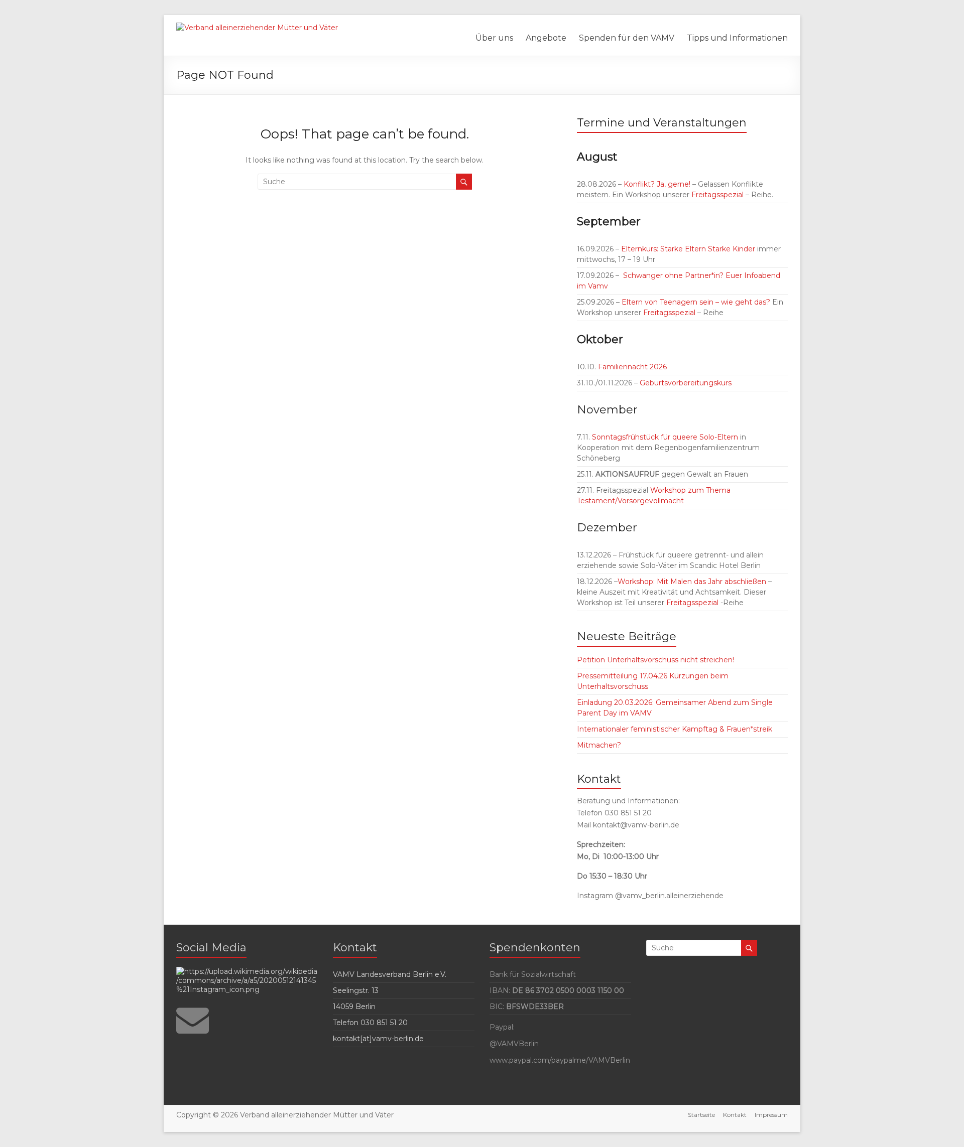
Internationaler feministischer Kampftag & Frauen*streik (674, 729)
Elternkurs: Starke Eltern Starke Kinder (688, 248)
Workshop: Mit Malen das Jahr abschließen (692, 581)
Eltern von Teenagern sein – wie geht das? (696, 302)
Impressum (771, 1114)
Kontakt (735, 1114)
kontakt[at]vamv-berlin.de (378, 1038)
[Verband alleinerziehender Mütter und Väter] (257, 27)
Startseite (701, 1114)
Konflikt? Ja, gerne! (657, 184)
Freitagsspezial (718, 194)
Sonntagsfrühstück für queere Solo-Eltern (665, 437)
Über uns (494, 38)
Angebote (546, 38)
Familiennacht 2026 (631, 366)
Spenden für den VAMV (626, 38)
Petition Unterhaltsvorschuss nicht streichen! (655, 659)
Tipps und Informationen (737, 38)
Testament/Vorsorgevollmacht (630, 500)
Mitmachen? (599, 745)
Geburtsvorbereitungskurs (686, 382)
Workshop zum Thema (690, 490)
